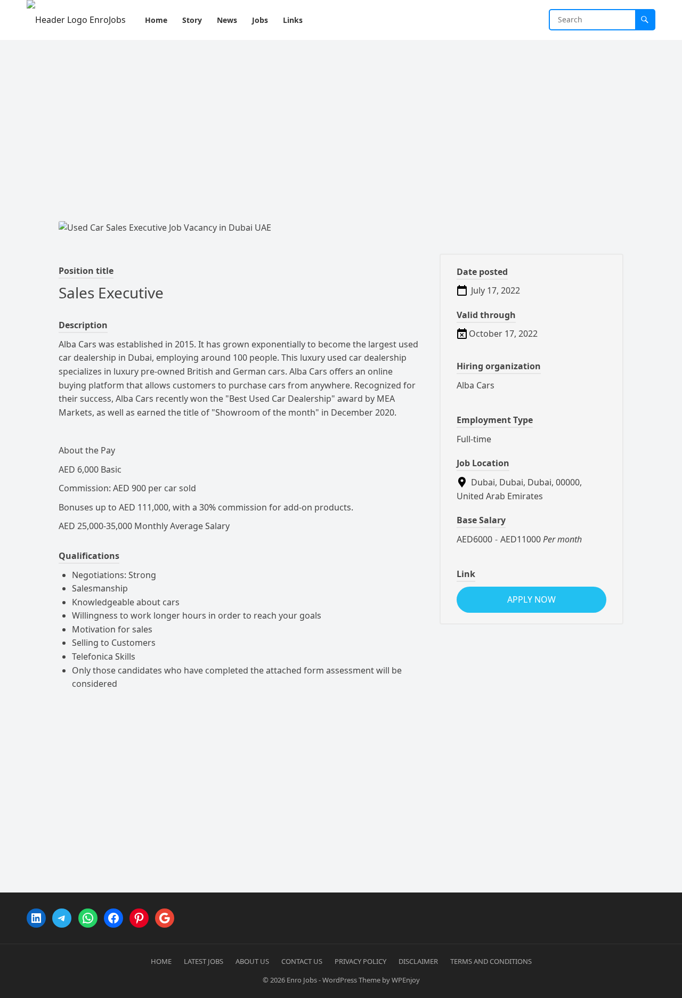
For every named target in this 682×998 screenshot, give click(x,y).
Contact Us (301, 961)
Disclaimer (418, 961)
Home (161, 961)
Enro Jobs (302, 980)
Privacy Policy (360, 961)
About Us (252, 961)
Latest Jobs (203, 961)
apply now (531, 599)
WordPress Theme (351, 980)
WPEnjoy (406, 980)
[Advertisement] (341, 119)
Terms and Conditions (491, 961)
